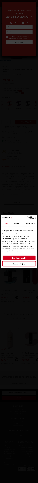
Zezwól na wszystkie (19, 258)
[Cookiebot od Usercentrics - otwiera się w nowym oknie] (27, 218)
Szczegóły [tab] (16, 223)
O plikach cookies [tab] (29, 223)
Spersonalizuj (18, 264)
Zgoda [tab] (6, 223)
